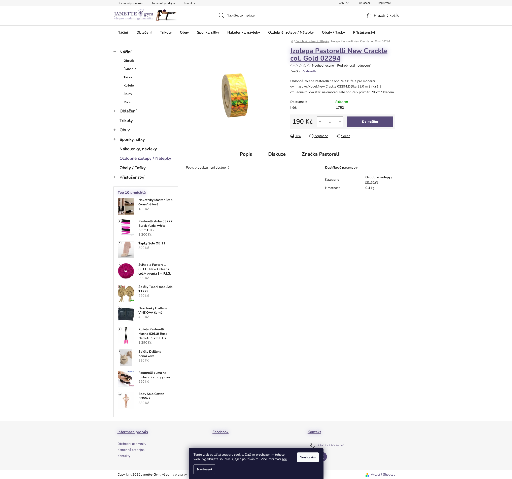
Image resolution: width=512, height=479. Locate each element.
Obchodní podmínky (130, 3)
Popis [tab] (246, 154)
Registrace (384, 3)
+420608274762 (331, 445)
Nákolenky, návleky (138, 149)
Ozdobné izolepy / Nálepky (145, 158)
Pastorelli (309, 71)
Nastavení (204, 469)
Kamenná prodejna (163, 3)
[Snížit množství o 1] (320, 122)
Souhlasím (308, 457)
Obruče (129, 61)
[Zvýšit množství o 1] (340, 122)
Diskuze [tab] (277, 154)
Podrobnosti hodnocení (354, 65)
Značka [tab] (321, 154)
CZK (342, 3)
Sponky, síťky (132, 139)
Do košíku (370, 121)
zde (284, 459)
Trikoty (126, 120)
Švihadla (130, 69)
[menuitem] (122, 32)
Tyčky (128, 77)
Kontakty (189, 3)
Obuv (125, 130)
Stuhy (128, 94)
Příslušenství (132, 177)
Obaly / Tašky (133, 168)
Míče (127, 102)
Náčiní (125, 52)
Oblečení (128, 111)
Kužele (129, 85)
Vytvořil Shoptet (383, 474)
